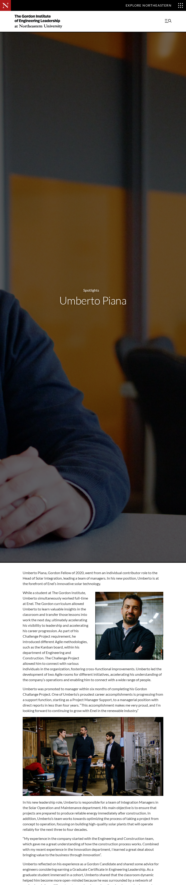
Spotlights (91, 290)
